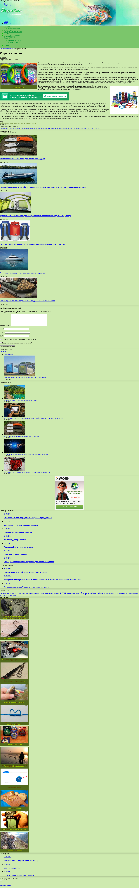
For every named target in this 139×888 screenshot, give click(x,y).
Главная (3, 49)
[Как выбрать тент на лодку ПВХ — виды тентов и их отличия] (18, 297)
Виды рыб (8, 30)
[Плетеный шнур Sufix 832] (14, 746)
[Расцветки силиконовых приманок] (14, 703)
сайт (6, 595)
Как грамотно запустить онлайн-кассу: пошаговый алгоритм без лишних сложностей (33, 418)
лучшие (72, 593)
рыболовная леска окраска (9, 123)
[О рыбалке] (11, 18)
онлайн (90, 593)
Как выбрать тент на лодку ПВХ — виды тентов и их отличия (27, 301)
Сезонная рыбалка (12, 35)
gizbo (9, 593)
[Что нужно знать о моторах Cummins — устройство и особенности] (14, 470)
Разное (7, 38)
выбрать (49, 593)
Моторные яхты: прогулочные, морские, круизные (23, 273)
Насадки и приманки (13, 32)
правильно (112, 593)
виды (28, 593)
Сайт (1, 336)
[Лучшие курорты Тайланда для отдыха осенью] (14, 398)
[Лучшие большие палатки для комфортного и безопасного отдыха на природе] (15, 212)
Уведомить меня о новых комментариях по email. (19, 339)
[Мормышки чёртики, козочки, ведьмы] (14, 640)
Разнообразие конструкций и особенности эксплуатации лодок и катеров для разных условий (43, 187)
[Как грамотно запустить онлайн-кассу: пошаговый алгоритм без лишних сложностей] (14, 416)
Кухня (6, 33)
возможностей (35, 593)
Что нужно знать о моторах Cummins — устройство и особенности (27, 472)
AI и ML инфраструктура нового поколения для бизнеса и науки (26, 454)
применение (134, 593)
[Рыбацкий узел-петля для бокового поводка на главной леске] (14, 724)
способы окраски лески (27, 123)
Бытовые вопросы (14, 40)
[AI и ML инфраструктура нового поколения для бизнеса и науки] (14, 452)
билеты (24, 593)
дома (55, 593)
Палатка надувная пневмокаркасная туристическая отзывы (25, 377)
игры (58, 593)
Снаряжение (9, 37)
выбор (42, 593)
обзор (83, 593)
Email (2, 332)
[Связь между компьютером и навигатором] (14, 831)
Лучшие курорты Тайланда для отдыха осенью (20, 400)
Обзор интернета (13, 42)
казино (64, 593)
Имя (2, 329)
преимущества (124, 593)
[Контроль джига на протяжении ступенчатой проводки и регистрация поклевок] (14, 767)
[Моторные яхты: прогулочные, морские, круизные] (14, 269)
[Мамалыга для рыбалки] (14, 809)
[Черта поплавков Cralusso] (14, 788)
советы (10, 596)
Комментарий (5, 325)
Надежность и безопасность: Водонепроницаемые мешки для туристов (32, 244)
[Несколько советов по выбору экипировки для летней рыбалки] (14, 618)
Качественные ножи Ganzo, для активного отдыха (22, 159)
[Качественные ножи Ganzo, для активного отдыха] (18, 155)
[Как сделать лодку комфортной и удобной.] (14, 661)
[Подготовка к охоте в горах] (14, 852)
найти (77, 593)
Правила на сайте (14, 28)
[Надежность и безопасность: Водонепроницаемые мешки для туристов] (15, 240)
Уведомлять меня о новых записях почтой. (17, 343)
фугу (14, 595)
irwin (13, 593)
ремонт (2, 595)
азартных (18, 593)
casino (3, 593)
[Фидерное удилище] (14, 682)
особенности (101, 593)
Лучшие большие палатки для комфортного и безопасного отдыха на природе (35, 216)
